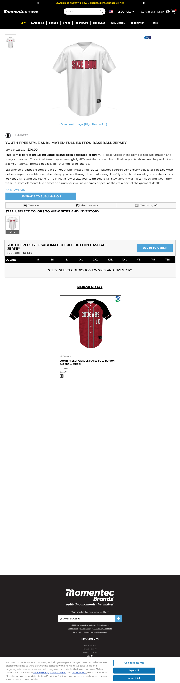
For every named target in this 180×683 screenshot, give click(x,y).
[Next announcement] (143, 3)
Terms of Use (79, 672)
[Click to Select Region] (111, 11)
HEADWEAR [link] (99, 23)
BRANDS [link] (53, 23)
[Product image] (10, 49)
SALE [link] (155, 23)
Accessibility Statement (103, 628)
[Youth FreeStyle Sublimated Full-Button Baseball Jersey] (90, 349)
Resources (123, 11)
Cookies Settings (134, 662)
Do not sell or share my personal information (90, 632)
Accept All (134, 678)
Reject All (134, 670)
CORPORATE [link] (81, 23)
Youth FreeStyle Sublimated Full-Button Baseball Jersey (87, 362)
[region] (90, 670)
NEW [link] (23, 23)
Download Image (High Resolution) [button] (84, 124)
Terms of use (73, 628)
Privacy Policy (85, 628)
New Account (147, 11)
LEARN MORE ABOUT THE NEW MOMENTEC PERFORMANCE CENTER (90, 3)
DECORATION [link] (138, 23)
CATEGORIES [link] (37, 23)
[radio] (12, 225)
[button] (102, 11)
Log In (90, 656)
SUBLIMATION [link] (118, 23)
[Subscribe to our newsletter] (118, 618)
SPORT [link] (66, 23)
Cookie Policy (58, 672)
